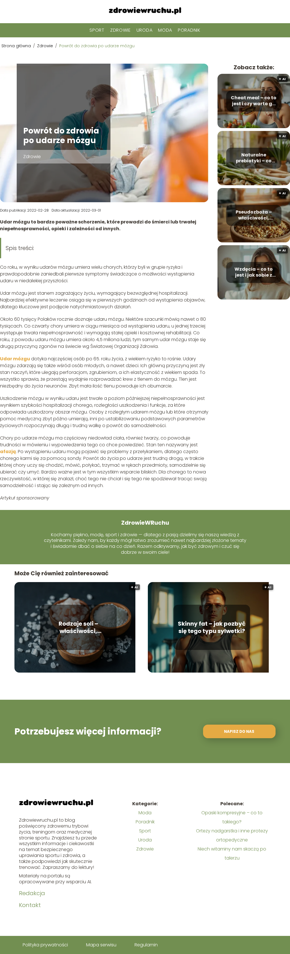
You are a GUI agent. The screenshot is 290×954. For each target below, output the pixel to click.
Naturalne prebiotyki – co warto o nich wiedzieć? (254, 158)
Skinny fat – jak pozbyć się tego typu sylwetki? (212, 627)
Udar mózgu (15, 359)
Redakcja (32, 893)
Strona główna (16, 46)
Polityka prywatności (45, 945)
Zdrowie (120, 30)
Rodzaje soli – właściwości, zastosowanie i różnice (78, 627)
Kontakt (30, 905)
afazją (8, 451)
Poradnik (189, 30)
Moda (165, 30)
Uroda (145, 30)
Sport (97, 30)
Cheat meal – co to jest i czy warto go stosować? (253, 101)
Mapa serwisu (101, 945)
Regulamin (146, 945)
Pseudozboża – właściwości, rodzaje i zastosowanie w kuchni (253, 215)
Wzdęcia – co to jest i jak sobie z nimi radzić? (253, 273)
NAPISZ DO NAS (239, 731)
